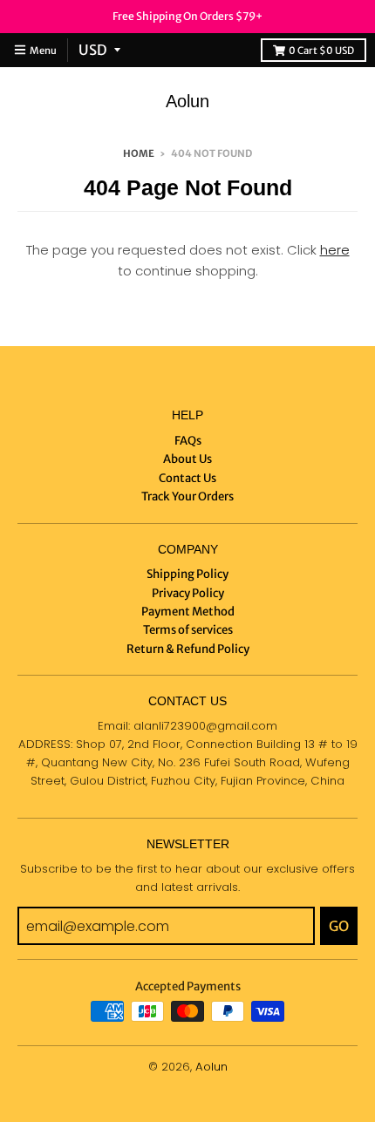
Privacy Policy (188, 593)
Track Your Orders (187, 496)
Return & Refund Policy (187, 649)
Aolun (187, 102)
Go (339, 926)
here (335, 250)
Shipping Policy (187, 574)
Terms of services (188, 629)
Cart (321, 50)
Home (138, 153)
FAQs (187, 440)
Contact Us (187, 478)
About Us (187, 459)
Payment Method (188, 611)
